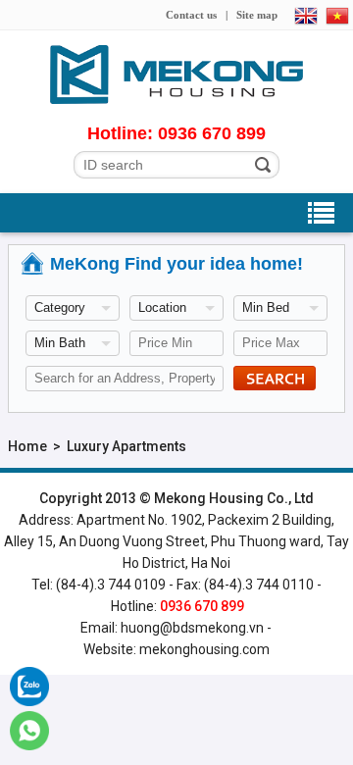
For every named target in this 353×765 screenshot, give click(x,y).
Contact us (191, 15)
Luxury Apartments (126, 446)
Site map (256, 15)
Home (27, 446)
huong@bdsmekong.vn (192, 628)
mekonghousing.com (204, 649)
